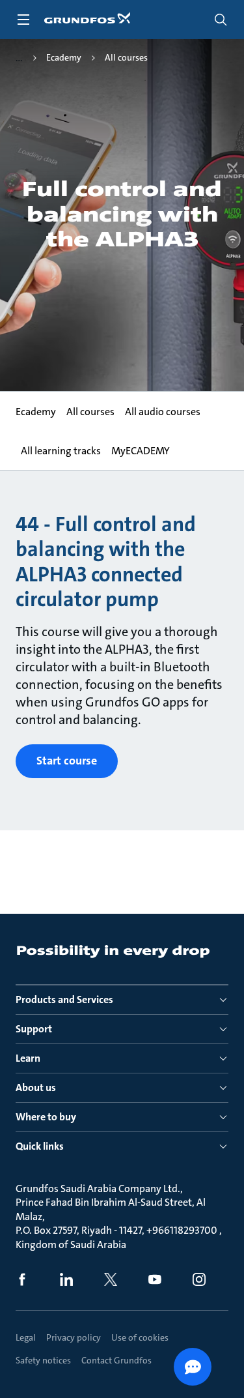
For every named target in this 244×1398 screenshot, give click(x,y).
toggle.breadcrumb (19, 58)
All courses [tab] (90, 411)
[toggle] (23, 19)
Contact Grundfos (116, 1360)
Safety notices (43, 1360)
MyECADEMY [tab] (140, 451)
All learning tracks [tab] (61, 451)
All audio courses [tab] (162, 411)
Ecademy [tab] (36, 411)
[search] (221, 19)
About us (36, 1087)
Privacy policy (73, 1337)
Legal (26, 1337)
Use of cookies (140, 1337)
